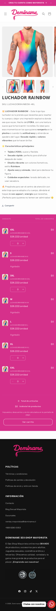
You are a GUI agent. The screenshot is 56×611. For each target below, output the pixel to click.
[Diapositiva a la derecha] (53, 87)
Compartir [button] (9, 205)
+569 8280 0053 (13, 527)
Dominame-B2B (18, 604)
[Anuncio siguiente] (51, 3)
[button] (5, 14)
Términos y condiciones (16, 474)
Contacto (9, 503)
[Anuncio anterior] (5, 3)
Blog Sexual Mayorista (15, 509)
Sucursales (10, 515)
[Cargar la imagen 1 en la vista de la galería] (13, 86)
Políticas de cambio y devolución (20, 480)
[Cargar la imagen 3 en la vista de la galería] (42, 86)
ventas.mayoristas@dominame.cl (20, 521)
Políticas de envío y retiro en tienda (21, 486)
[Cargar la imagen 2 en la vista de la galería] (28, 86)
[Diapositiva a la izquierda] (3, 87)
